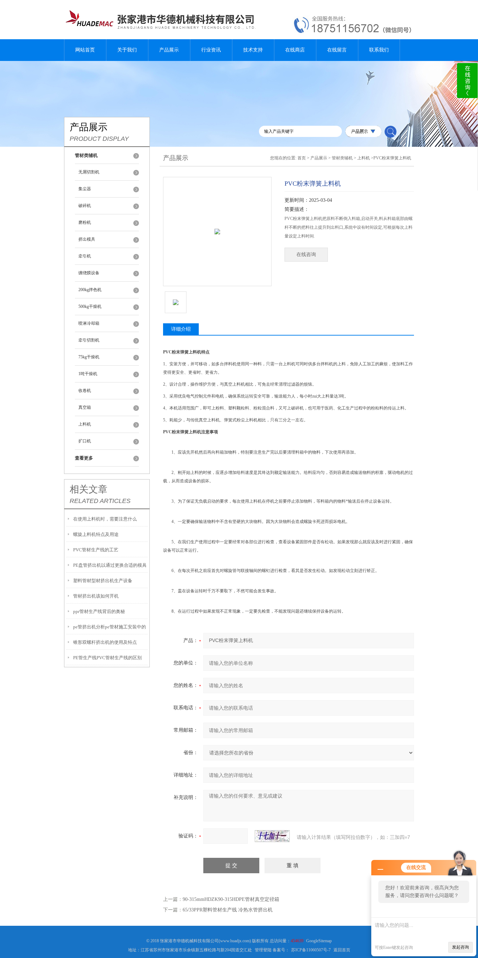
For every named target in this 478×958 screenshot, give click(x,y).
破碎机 (84, 205)
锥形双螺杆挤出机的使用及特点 (105, 642)
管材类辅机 (342, 158)
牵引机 (84, 256)
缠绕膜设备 (88, 272)
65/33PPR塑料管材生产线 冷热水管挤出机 (228, 909)
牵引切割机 (88, 340)
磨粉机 (84, 222)
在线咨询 (306, 254)
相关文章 (88, 489)
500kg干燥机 (89, 306)
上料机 (84, 424)
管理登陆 (263, 949)
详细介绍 (181, 329)
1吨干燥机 (87, 373)
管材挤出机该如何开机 (96, 596)
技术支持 (253, 50)
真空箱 (84, 407)
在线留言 (337, 50)
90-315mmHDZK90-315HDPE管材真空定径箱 (231, 899)
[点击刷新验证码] (272, 836)
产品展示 (169, 50)
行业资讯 (211, 50)
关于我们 (127, 50)
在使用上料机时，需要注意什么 (105, 519)
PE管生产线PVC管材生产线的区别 (107, 657)
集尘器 (84, 188)
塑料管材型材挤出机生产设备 (102, 580)
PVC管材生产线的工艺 (95, 549)
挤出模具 (86, 239)
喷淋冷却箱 (88, 323)
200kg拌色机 (89, 289)
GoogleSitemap (319, 940)
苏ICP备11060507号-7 (311, 949)
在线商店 (295, 50)
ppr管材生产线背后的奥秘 (99, 611)
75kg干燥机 (88, 356)
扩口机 (84, 441)
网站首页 (85, 50)
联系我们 (379, 50)
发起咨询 (460, 947)
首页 (301, 158)
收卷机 (84, 390)
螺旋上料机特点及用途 (96, 534)
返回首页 (341, 949)
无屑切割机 (88, 172)
